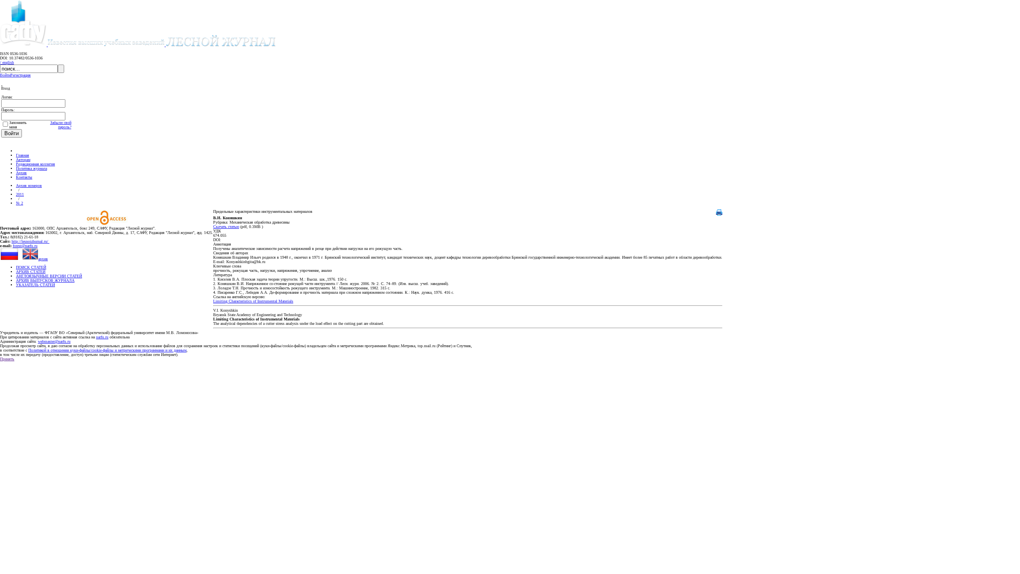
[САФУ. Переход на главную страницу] (24, 45)
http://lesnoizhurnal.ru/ (30, 241)
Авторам (23, 159)
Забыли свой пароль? (60, 124)
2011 (20, 194)
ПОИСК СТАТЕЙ (31, 267)
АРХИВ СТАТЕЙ (30, 271)
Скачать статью (226, 226)
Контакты (24, 177)
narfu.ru (102, 337)
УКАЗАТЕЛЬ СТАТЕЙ (35, 285)
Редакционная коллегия (35, 164)
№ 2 (19, 203)
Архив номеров (29, 185)
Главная (22, 155)
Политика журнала (31, 168)
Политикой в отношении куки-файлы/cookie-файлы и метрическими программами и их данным (107, 350)
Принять (7, 359)
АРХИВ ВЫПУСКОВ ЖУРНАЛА (45, 280)
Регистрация (20, 75)
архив (43, 259)
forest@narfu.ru (25, 246)
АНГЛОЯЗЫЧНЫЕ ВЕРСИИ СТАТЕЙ (49, 276)
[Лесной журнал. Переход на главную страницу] (162, 45)
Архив (21, 173)
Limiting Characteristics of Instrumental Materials (253, 301)
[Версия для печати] (719, 214)
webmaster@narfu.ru (54, 341)
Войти (5, 75)
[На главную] (19, 151)
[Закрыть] (1, 84)
